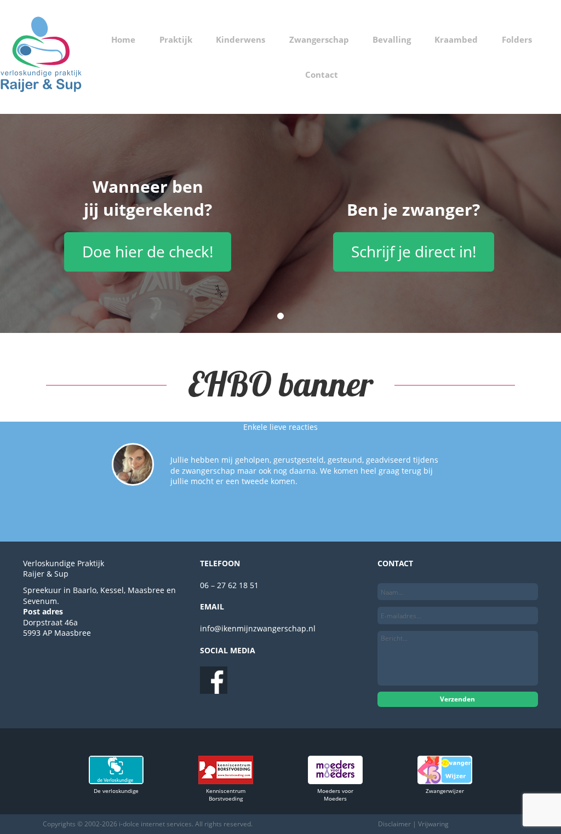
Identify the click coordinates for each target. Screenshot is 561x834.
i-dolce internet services (155, 824)
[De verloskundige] (116, 781)
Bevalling (392, 39)
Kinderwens (240, 39)
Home (123, 39)
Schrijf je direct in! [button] (413, 251)
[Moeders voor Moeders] (335, 781)
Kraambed (456, 39)
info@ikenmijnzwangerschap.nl (258, 628)
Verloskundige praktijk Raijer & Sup (41, 57)
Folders (517, 39)
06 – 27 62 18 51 (229, 585)
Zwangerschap (319, 39)
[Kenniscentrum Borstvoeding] (225, 781)
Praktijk (175, 39)
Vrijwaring (433, 824)
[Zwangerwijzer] (444, 781)
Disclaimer (394, 824)
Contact (321, 74)
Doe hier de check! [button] (147, 251)
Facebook (213, 680)
